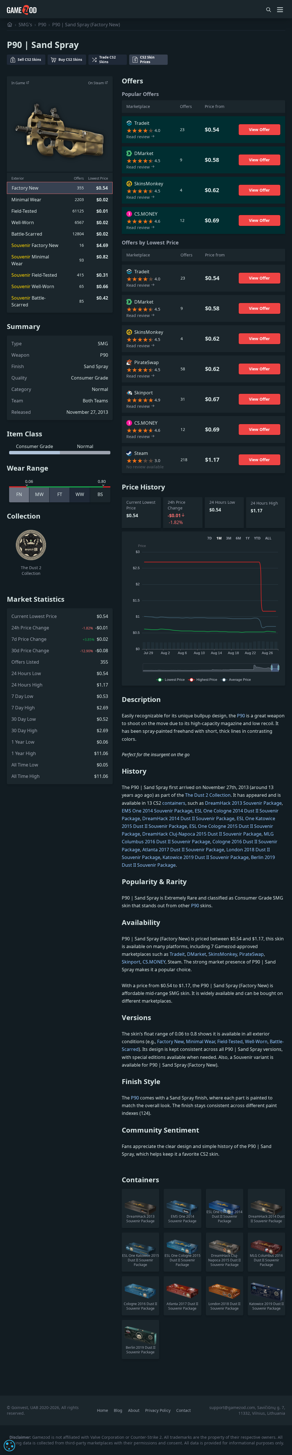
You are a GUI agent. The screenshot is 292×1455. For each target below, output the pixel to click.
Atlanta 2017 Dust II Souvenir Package (183, 849)
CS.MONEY (154, 962)
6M (238, 538)
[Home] (10, 24)
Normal (100, 389)
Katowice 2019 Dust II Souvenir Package (206, 857)
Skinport (131, 962)
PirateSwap (251, 954)
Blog (118, 1410)
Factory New (170, 1041)
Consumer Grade (89, 378)
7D (209, 538)
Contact (183, 1410)
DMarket (196, 954)
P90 (42, 24)
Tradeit (177, 954)
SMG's (25, 24)
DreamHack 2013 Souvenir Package (243, 803)
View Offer (259, 129)
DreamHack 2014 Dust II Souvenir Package (188, 818)
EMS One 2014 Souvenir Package (157, 811)
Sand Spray (96, 366)
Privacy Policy (158, 1410)
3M (228, 538)
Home (103, 1410)
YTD (257, 538)
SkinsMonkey (222, 954)
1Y (248, 538)
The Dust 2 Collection (208, 795)
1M (219, 538)
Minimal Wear (200, 1041)
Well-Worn (256, 1041)
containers (173, 803)
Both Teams (95, 401)
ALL (268, 538)
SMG (103, 343)
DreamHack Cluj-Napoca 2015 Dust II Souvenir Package (201, 834)
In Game (18, 83)
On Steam (96, 83)
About (134, 1410)
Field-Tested (230, 1041)
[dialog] (9, 1445)
